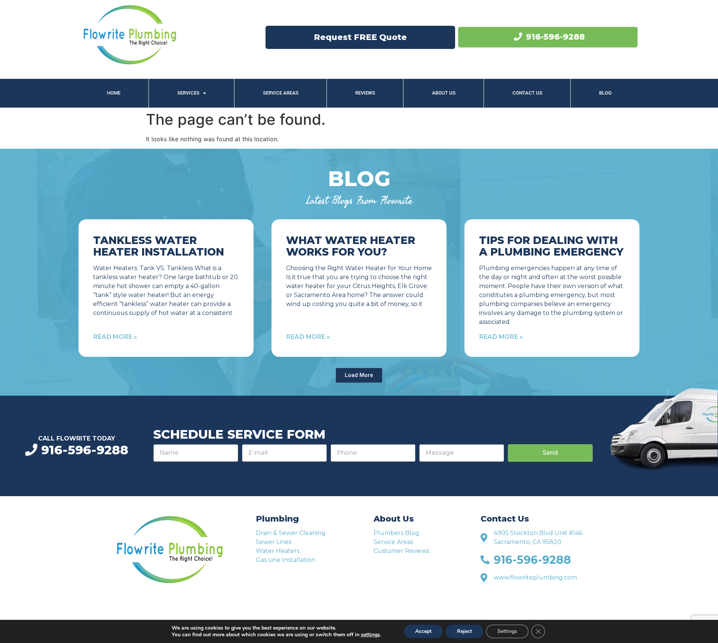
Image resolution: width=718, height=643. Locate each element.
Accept (423, 631)
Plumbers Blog (396, 533)
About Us (443, 93)
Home (113, 93)
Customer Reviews (401, 550)
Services (188, 93)
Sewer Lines (273, 541)
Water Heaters (278, 550)
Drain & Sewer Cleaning (291, 533)
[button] (359, 375)
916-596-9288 (555, 37)
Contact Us (527, 93)
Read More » (115, 336)
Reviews (365, 93)
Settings (507, 631)
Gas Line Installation (285, 559)
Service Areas (280, 93)
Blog (605, 93)
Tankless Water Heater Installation (158, 246)
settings (370, 634)
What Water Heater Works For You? (350, 246)
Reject (464, 631)
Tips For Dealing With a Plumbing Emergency (551, 246)
